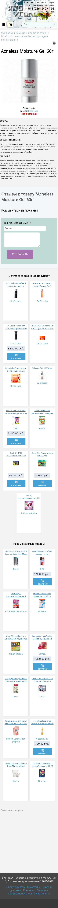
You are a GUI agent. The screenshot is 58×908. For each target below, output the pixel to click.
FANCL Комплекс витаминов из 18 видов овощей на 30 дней (42, 413)
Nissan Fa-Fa (42, 738)
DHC (16, 428)
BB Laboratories (29, 513)
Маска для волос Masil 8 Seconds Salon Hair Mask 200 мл (16, 554)
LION (42, 696)
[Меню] (4, 24)
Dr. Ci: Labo (7, 36)
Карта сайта (43, 893)
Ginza (16, 781)
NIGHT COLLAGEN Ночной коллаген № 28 (42, 764)
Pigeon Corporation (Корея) (15, 740)
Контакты (28, 890)
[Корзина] (11, 24)
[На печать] (55, 43)
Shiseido (42, 611)
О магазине (34, 887)
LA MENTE (42, 383)
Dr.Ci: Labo (32, 111)
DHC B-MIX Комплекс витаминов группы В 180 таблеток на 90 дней (15, 413)
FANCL (42, 428)
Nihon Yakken (16, 653)
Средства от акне (38, 33)
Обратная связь (15, 887)
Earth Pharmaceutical (16, 611)
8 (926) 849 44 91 (42, 8)
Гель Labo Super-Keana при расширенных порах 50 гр (15, 371)
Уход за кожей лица (13, 33)
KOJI (42, 569)
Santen (42, 653)
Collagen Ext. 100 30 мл (42, 368)
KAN (16, 696)
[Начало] (29, 20)
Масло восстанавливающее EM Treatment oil (29, 498)
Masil (16, 569)
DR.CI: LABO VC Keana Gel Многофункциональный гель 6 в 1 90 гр (42, 328)
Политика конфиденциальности (28, 892)
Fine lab (42, 781)
